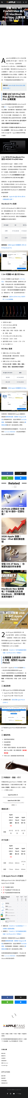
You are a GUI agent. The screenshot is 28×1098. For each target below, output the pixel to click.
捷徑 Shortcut (4, 1063)
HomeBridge (4, 1065)
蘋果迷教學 (3, 1060)
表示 (5, 107)
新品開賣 (16, 21)
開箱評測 (3, 1055)
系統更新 (3, 1058)
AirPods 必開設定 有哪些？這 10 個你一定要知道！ (12, 511)
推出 (24, 667)
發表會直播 (3, 1080)
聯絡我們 (3, 1078)
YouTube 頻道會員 (9, 432)
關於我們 (3, 1075)
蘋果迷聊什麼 (4, 1083)
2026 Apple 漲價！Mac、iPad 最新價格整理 (13, 539)
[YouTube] (14, 1093)
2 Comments (14, 23)
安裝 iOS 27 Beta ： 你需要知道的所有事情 (13, 565)
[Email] (21, 473)
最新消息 (3, 1053)
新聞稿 (16, 667)
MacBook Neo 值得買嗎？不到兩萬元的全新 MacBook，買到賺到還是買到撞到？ (13, 593)
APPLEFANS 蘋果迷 (9, 21)
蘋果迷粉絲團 (9, 417)
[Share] (7, 473)
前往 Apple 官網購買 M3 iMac (17, 388)
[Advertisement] (14, 42)
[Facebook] (7, 1093)
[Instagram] (10, 1093)
